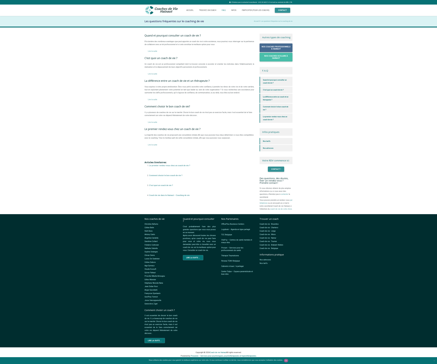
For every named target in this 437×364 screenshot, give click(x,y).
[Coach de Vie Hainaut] (162, 10)
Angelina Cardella (151, 238)
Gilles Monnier (150, 279)
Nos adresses (268, 148)
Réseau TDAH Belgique (230, 261)
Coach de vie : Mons (268, 234)
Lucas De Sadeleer (152, 259)
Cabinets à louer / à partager (232, 266)
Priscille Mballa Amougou (155, 276)
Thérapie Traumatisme (230, 256)
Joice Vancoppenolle (153, 300)
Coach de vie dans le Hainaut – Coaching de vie (169, 195)
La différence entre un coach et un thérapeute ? (275, 98)
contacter (284, 194)
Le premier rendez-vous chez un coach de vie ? (169, 165)
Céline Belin (149, 227)
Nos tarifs (266, 141)
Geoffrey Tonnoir (151, 297)
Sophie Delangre (151, 252)
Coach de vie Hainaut (218, 352)
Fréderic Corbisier (152, 245)
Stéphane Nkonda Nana (154, 283)
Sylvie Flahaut (150, 273)
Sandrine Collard (151, 241)
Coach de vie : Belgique (269, 248)
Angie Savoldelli (151, 290)
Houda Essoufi (150, 269)
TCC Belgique (226, 235)
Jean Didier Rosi (151, 286)
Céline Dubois (150, 262)
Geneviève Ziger (151, 304)
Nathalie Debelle (151, 248)
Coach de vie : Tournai (268, 241)
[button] (227, 10)
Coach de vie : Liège (268, 231)
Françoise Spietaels (152, 293)
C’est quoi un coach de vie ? (161, 185)
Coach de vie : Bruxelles (269, 224)
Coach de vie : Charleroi (269, 227)
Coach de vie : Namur (268, 238)
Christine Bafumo (151, 224)
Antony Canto (150, 234)
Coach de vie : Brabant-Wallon (271, 245)
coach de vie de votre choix (281, 209)
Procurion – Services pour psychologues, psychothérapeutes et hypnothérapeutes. (224, 356)
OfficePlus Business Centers (232, 224)
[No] (434, 360)
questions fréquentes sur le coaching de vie (175, 152)
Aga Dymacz (150, 266)
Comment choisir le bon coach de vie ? (165, 175)
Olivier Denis (150, 255)
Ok (286, 360)
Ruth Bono (149, 231)
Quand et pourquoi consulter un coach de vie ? (275, 81)
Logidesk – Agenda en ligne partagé (235, 229)
